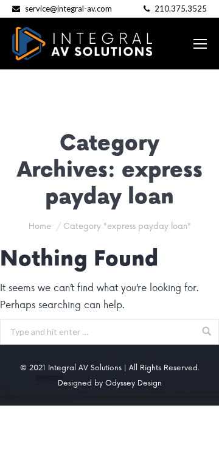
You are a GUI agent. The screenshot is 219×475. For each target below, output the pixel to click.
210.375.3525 (180, 8)
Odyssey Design (133, 382)
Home (40, 225)
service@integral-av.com (68, 8)
